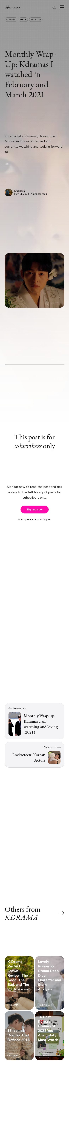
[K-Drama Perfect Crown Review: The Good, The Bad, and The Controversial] (19, 983)
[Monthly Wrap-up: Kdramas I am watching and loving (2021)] (34, 721)
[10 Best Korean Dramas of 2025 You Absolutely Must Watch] (49, 1035)
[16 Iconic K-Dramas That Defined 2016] (19, 1035)
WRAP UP (36, 19)
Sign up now (35, 509)
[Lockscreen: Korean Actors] (34, 754)
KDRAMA (11, 19)
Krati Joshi (19, 191)
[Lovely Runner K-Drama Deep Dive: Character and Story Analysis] (49, 983)
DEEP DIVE (44, 1005)
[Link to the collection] (57, 913)
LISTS (23, 19)
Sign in (47, 519)
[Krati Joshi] (9, 192)
